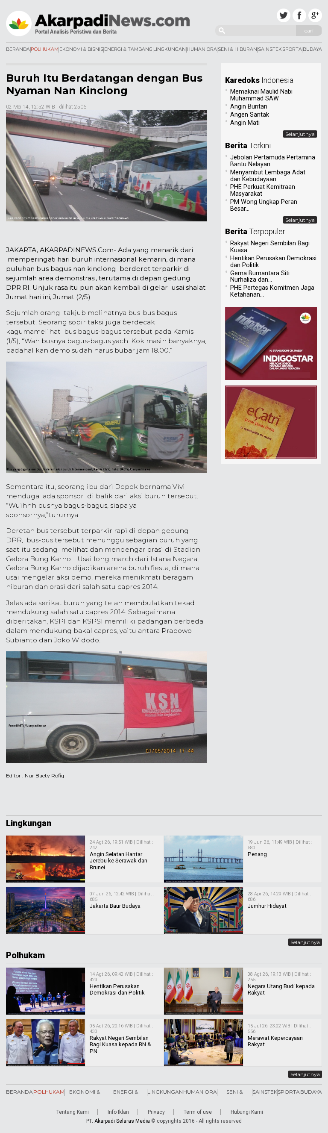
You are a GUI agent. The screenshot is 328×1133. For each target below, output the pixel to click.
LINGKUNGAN (169, 49)
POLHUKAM (45, 49)
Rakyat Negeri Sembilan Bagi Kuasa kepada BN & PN (120, 1044)
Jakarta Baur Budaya (115, 906)
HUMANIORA (202, 49)
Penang (257, 854)
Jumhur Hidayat (267, 906)
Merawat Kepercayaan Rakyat (275, 1041)
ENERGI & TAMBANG (128, 49)
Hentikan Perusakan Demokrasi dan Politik (117, 989)
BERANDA (18, 49)
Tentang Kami (72, 1112)
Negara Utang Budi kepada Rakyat (281, 989)
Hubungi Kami (247, 1112)
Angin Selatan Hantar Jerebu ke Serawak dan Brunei (118, 861)
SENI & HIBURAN (237, 49)
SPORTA (292, 49)
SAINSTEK (270, 49)
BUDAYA (312, 49)
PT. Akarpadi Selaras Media (118, 1121)
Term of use (198, 1112)
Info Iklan (118, 1112)
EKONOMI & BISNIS (81, 49)
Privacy (156, 1112)
